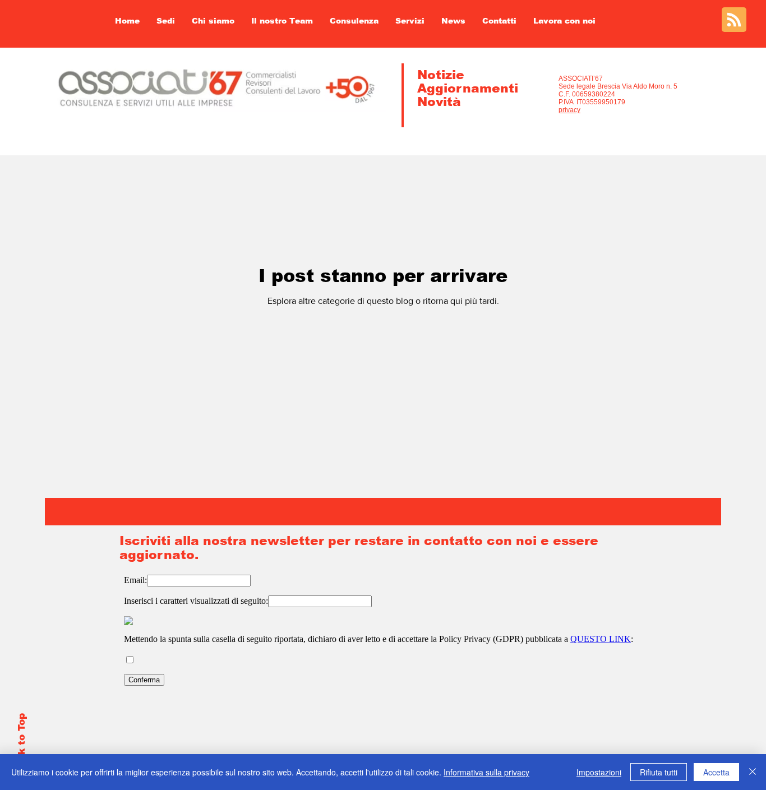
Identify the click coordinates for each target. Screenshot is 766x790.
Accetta (716, 772)
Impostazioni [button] (598, 772)
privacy (569, 110)
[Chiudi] (752, 772)
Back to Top (21, 743)
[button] (282, 21)
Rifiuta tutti (658, 772)
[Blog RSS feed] (734, 20)
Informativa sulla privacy (486, 772)
